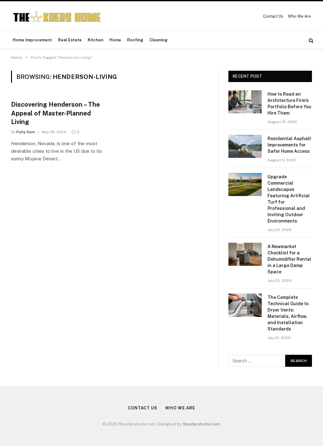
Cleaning (158, 40)
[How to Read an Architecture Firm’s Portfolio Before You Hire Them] (245, 101)
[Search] (311, 40)
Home (115, 40)
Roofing (135, 40)
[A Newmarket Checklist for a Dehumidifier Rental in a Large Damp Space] (245, 254)
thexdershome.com (201, 424)
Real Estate (70, 40)
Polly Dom (25, 132)
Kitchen (95, 40)
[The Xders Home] (56, 16)
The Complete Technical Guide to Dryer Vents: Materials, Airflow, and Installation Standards (287, 313)
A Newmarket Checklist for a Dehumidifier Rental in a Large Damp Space (289, 259)
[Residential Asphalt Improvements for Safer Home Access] (245, 146)
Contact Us (273, 16)
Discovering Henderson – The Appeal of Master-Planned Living (55, 113)
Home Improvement (32, 40)
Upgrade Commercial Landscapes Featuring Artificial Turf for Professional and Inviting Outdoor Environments (288, 198)
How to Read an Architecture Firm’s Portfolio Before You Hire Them (289, 104)
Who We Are (299, 16)
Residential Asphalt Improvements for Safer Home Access (289, 145)
